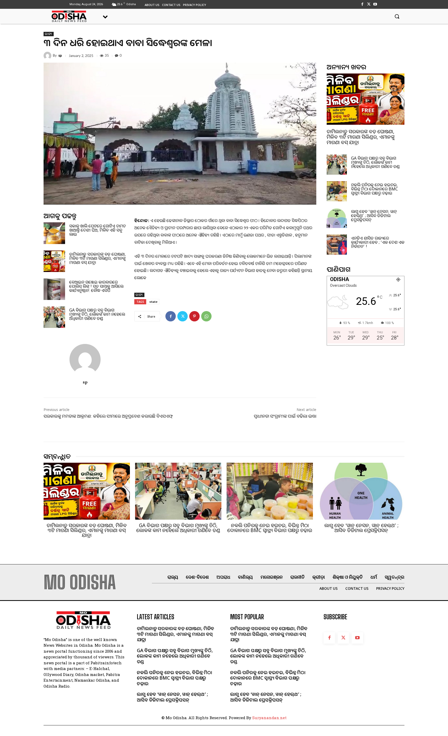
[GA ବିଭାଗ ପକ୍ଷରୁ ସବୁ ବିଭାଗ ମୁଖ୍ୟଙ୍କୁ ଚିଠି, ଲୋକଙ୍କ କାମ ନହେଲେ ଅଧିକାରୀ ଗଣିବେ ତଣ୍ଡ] (54, 317)
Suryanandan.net (269, 717)
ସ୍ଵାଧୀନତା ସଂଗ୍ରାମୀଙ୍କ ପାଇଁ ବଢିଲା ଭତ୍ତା (285, 416)
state (153, 301)
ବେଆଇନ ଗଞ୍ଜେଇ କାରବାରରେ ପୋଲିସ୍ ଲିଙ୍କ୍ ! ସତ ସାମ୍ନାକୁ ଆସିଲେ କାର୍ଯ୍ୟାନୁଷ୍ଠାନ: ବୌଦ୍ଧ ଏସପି (96, 286)
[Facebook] (362, 4)
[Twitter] (369, 4)
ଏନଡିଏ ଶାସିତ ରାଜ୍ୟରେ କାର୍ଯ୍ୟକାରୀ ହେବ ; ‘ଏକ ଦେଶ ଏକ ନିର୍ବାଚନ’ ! (377, 242)
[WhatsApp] (206, 316)
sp (60, 55)
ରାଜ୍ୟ (48, 34)
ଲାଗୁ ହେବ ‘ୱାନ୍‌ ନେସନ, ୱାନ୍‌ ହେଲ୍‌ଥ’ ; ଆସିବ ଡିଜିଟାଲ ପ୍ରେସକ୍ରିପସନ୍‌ (374, 216)
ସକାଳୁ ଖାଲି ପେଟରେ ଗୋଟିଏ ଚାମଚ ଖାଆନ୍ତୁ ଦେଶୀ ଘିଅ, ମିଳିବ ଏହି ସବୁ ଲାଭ (97, 230)
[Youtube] (375, 4)
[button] (396, 16)
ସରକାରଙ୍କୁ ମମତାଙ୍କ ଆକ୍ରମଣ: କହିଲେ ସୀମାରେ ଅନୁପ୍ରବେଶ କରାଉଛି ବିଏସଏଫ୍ (108, 416)
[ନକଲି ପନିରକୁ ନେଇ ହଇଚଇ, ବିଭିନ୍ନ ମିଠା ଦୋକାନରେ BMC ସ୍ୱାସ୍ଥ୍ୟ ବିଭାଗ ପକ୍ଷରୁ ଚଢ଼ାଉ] (337, 191)
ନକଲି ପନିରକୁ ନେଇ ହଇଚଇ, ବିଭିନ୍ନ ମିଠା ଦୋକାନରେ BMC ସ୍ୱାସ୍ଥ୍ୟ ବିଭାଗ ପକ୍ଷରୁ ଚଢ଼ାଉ (374, 189)
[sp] (48, 56)
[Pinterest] (194, 316)
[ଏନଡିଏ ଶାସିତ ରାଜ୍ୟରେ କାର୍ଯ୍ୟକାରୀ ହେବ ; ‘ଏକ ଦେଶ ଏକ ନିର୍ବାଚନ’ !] (337, 244)
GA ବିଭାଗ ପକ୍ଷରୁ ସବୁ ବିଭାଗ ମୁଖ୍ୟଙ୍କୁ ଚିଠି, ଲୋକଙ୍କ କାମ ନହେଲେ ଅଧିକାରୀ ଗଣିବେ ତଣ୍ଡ (97, 314)
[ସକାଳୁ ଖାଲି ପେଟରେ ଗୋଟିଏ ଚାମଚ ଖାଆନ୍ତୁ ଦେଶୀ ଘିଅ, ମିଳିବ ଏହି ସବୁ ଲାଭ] (54, 233)
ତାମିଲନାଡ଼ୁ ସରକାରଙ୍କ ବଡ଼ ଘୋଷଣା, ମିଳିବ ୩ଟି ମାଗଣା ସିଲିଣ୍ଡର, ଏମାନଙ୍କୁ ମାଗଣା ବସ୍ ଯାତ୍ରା (97, 258)
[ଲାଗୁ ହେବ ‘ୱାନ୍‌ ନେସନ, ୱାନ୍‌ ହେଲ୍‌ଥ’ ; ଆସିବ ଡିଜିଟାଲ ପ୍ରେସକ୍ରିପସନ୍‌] (337, 218)
